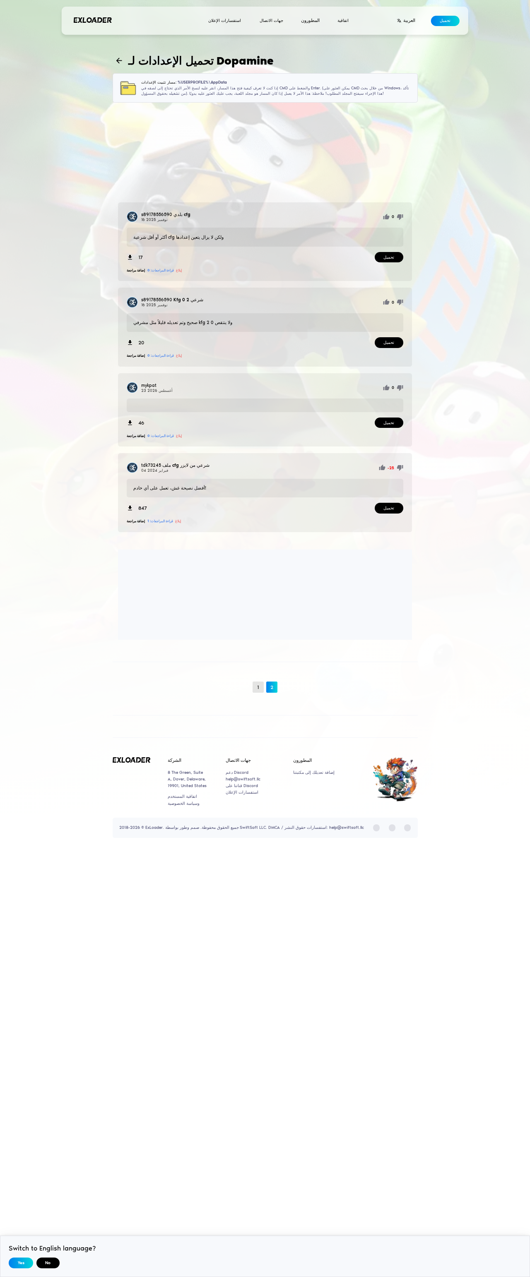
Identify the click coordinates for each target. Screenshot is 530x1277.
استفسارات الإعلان (224, 20)
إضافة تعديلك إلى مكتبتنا (314, 772)
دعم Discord (237, 772)
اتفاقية (343, 20)
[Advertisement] (265, 152)
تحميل (445, 20)
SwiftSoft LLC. (253, 827)
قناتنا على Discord (242, 785)
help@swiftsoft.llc (243, 779)
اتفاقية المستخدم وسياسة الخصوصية (184, 800)
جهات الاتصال (271, 20)
